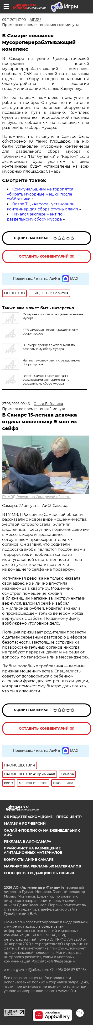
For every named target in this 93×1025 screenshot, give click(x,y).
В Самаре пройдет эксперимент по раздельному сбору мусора (49, 347)
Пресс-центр (69, 817)
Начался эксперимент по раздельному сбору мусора (34, 216)
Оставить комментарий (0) (46, 256)
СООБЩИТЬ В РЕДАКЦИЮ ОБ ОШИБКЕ (39, 873)
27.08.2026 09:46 (16, 404)
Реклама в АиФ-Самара (27, 841)
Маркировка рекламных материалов (42, 866)
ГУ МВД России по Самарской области (36, 497)
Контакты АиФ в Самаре (28, 859)
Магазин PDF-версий (25, 823)
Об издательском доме (28, 817)
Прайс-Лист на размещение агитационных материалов (33, 850)
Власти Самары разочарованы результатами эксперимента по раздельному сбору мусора (46, 379)
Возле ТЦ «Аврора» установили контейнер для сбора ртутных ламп (42, 206)
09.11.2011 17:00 (14, 20)
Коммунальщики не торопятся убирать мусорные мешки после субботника (40, 194)
